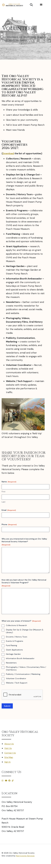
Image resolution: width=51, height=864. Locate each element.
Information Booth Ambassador (20, 658)
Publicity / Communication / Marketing (23, 674)
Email (9, 510)
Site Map (8, 757)
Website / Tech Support (16, 683)
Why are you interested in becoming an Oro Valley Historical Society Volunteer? (24, 542)
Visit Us (8, 748)
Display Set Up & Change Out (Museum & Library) (24, 631)
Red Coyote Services (25, 856)
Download (8, 153)
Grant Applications (14, 650)
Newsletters (11, 663)
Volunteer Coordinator (16, 678)
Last (3, 502)
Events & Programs (14, 641)
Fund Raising (11, 645)
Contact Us (10, 752)
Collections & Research (16, 625)
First (3, 491)
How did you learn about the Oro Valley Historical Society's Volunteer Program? (24, 583)
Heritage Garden (13, 654)
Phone (9, 524)
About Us (9, 743)
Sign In (7, 762)
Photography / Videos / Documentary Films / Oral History (26, 668)
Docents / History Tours (16, 637)
